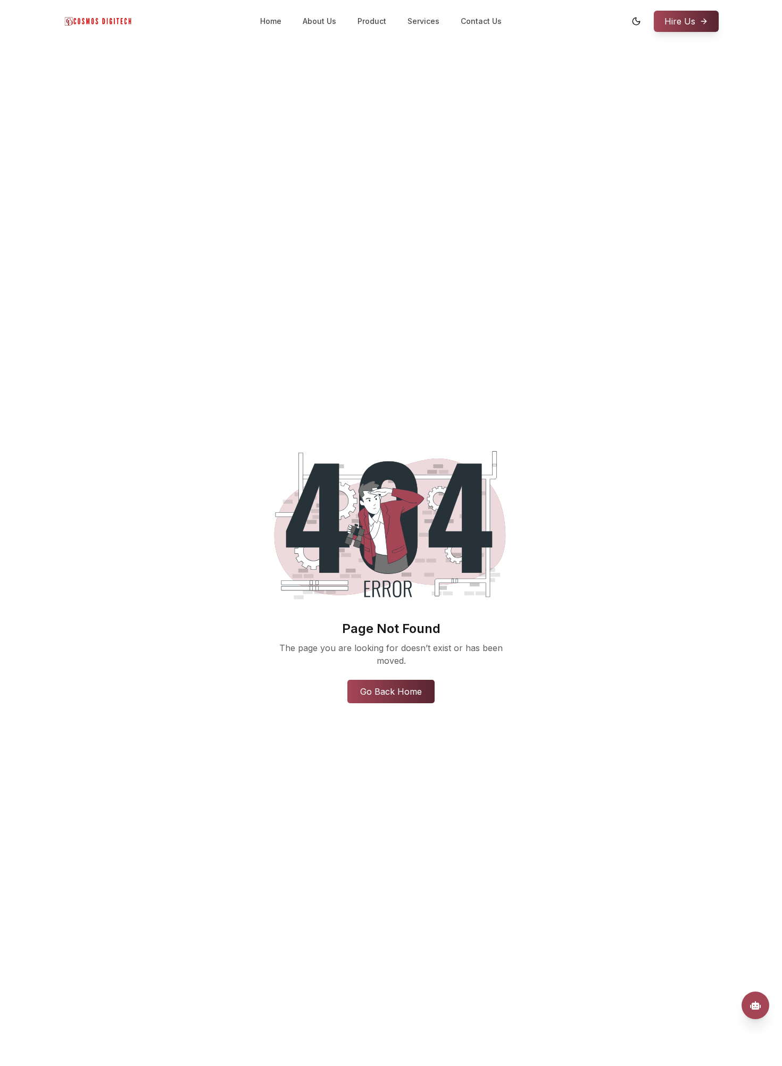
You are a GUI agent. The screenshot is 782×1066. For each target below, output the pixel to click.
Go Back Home (391, 691)
